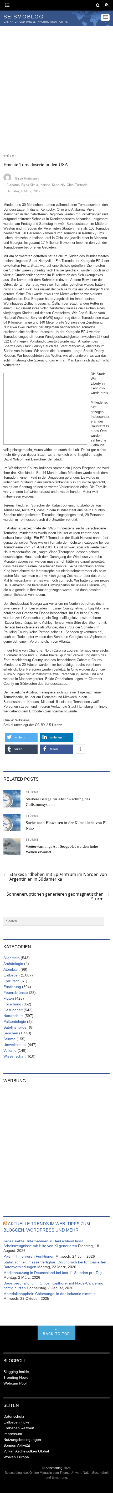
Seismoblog (54, 1468)
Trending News (15, 1377)
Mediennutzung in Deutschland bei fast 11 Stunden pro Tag (52, 1273)
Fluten (8, 998)
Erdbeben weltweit (18, 1428)
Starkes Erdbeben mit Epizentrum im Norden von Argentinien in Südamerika (55, 876)
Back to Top (56, 1334)
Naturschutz (13, 1016)
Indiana (45, 184)
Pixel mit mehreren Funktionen (28, 1256)
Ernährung (12, 987)
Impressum (12, 1434)
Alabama (13, 184)
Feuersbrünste (15, 992)
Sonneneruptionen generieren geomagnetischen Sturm (58, 896)
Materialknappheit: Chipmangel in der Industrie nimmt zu (50, 1294)
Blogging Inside (16, 1372)
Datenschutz (13, 1416)
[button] (21, 737)
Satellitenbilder (15, 1027)
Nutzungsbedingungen (22, 1439)
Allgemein (11, 958)
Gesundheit (13, 1010)
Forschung (12, 1004)
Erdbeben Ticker (17, 1422)
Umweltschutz (15, 1045)
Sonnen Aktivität (16, 1445)
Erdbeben (11, 975)
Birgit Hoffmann (27, 178)
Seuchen (10, 1033)
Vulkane (10, 1050)
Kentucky (58, 184)
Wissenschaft (14, 1056)
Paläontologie (14, 1021)
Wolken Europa (16, 1457)
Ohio (70, 184)
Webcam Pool (15, 1383)
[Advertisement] (56, 85)
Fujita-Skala (29, 184)
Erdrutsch (11, 981)
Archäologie (13, 963)
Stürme (9, 156)
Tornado (81, 184)
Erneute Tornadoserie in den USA (35, 164)
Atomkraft (11, 969)
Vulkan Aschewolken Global (26, 1451)
